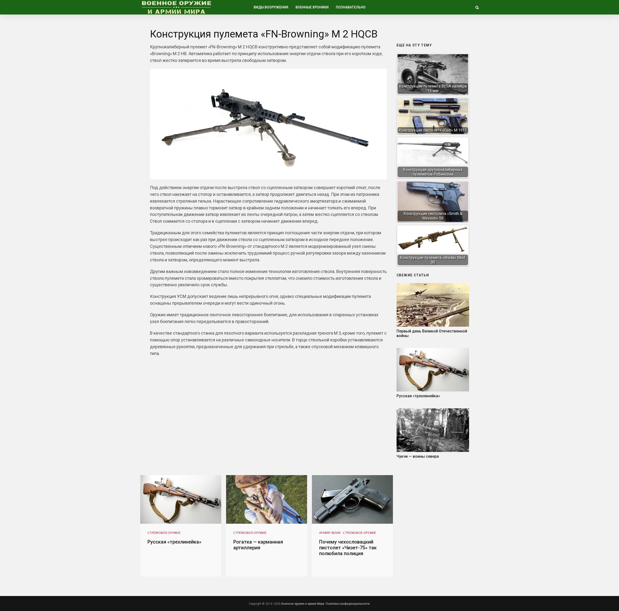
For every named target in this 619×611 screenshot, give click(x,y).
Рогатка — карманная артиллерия (258, 545)
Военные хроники (312, 7)
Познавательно (351, 7)
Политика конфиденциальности (348, 603)
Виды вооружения (271, 7)
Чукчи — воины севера (418, 456)
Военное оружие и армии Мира (302, 603)
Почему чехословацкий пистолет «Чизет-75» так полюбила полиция (348, 547)
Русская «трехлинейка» (418, 396)
